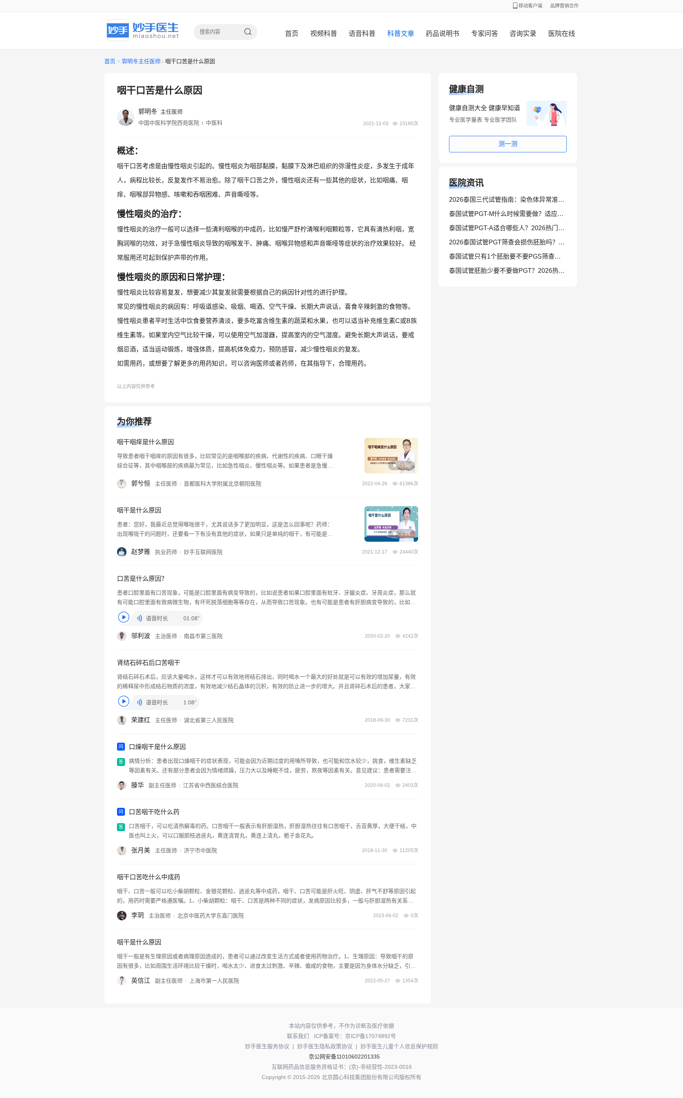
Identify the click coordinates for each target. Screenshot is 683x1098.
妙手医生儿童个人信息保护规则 (399, 1046)
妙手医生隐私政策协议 (325, 1046)
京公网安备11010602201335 (344, 1056)
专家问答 (484, 34)
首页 (291, 34)
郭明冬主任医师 (141, 61)
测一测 (507, 144)
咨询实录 (522, 34)
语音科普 (362, 34)
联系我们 (298, 1036)
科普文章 (400, 34)
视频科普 (323, 34)
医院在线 (561, 34)
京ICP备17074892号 (370, 1036)
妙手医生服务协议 (267, 1046)
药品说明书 (442, 34)
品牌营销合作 (564, 6)
